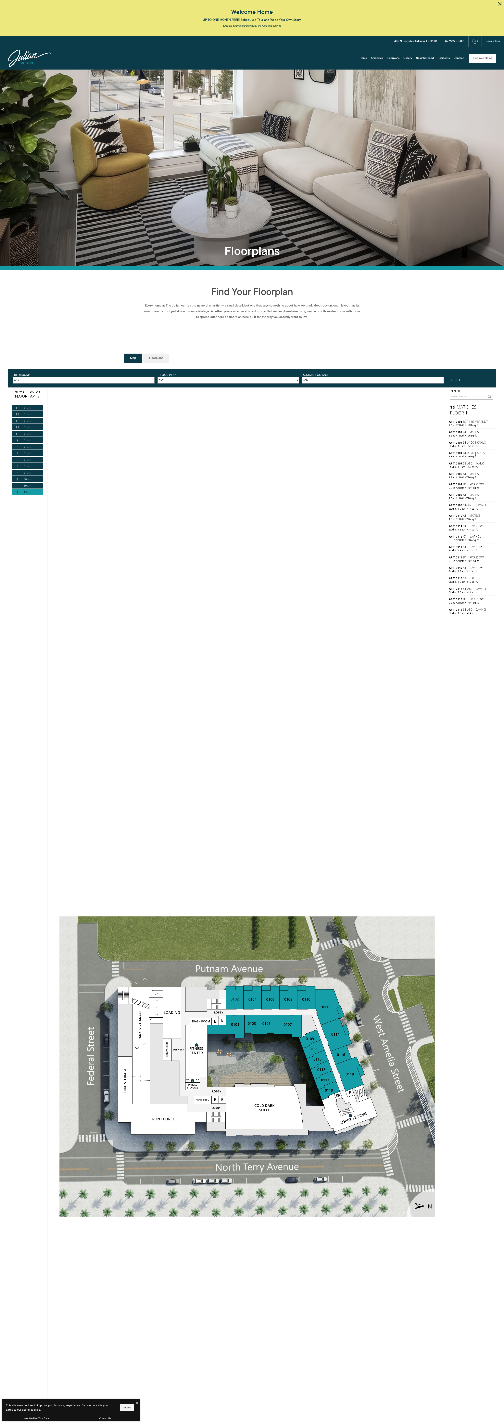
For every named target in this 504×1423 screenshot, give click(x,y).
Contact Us (105, 1418)
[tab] (133, 358)
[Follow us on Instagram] (475, 41)
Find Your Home (482, 58)
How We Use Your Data (36, 1418)
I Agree (127, 1407)
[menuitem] (363, 58)
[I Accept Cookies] (137, 1403)
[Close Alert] (500, 5)
